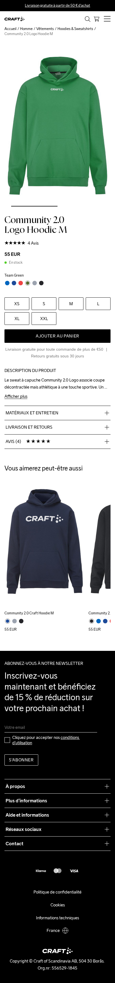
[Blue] (98, 621)
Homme (26, 28)
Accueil (10, 28)
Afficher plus (15, 396)
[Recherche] (87, 19)
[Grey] (14, 621)
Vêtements (45, 28)
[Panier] (96, 19)
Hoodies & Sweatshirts (75, 28)
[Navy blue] (7, 621)
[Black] (21, 621)
